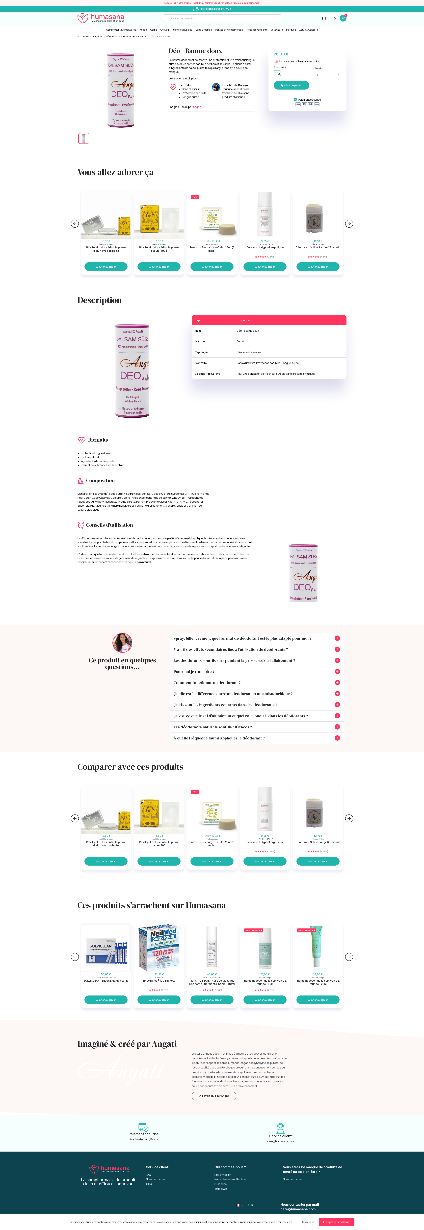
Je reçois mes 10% (244, 628)
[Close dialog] (272, 576)
